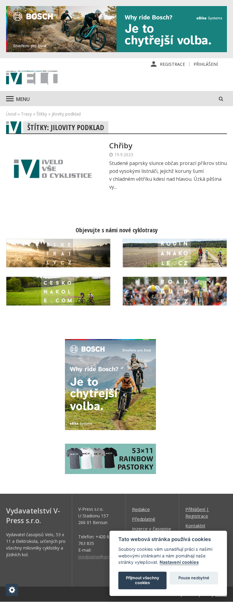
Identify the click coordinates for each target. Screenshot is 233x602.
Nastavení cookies (179, 562)
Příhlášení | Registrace (197, 512)
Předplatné (143, 519)
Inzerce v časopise (151, 529)
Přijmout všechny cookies (142, 580)
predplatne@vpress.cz (99, 557)
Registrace (172, 64)
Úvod (11, 114)
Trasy (26, 114)
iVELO (32, 78)
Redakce (141, 509)
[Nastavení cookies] (12, 590)
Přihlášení (206, 64)
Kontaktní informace (195, 529)
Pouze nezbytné (193, 577)
